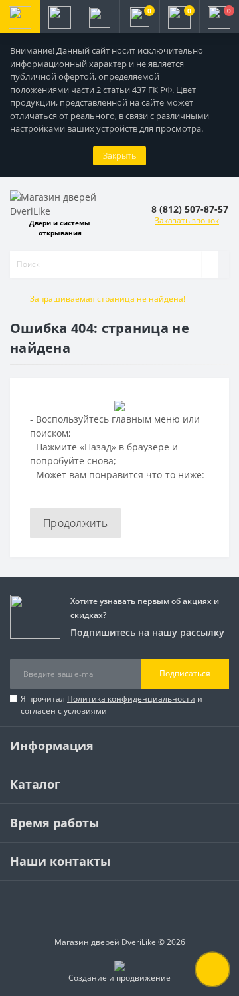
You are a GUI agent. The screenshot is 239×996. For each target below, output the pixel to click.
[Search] (209, 264)
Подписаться (184, 673)
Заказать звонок (187, 220)
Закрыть (119, 155)
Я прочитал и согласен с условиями (111, 704)
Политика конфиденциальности (131, 698)
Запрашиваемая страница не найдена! (107, 298)
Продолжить (75, 523)
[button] (100, 16)
